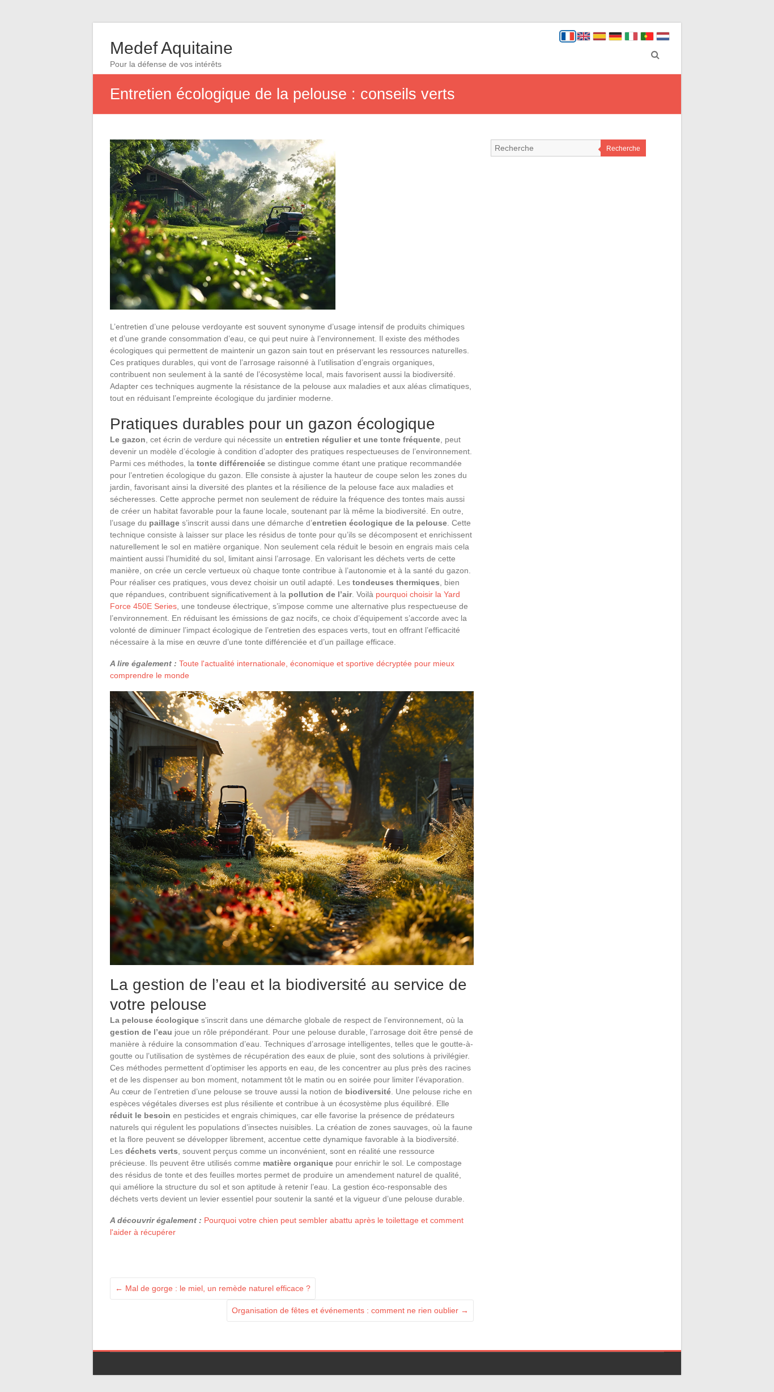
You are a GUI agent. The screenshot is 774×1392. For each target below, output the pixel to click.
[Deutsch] (615, 36)
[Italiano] (631, 36)
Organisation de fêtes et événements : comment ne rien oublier (350, 1310)
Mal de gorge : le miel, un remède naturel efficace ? (213, 1288)
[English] (583, 36)
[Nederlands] (663, 36)
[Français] (568, 36)
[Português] (647, 36)
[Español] (599, 36)
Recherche (623, 149)
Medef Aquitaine (171, 48)
